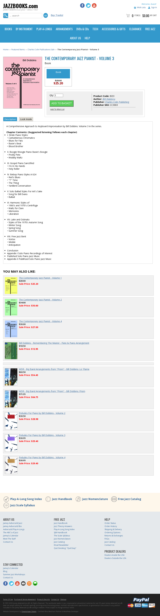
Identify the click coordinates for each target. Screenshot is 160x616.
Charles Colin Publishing (117, 101)
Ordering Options (112, 532)
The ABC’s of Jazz (10, 532)
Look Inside (26, 119)
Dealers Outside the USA (115, 558)
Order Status (110, 523)
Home (6, 49)
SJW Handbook (60, 532)
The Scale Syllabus (62, 535)
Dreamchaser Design (29, 611)
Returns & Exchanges (114, 535)
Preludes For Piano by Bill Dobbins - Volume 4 (42, 457)
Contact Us (8, 542)
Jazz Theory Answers (63, 526)
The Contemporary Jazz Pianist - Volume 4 (40, 321)
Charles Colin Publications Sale (41, 49)
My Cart (153, 15)
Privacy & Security (43, 599)
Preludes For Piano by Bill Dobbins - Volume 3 (42, 435)
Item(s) (137, 15)
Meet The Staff (9, 538)
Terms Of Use (8, 599)
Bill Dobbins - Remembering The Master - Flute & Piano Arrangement (54, 342)
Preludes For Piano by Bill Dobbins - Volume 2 (42, 413)
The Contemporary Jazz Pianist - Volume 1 (40, 277)
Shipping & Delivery (113, 529)
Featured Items (18, 49)
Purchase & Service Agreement (25, 599)
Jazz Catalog (59, 542)
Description (10, 119)
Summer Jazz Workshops (14, 574)
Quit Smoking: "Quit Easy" (65, 548)
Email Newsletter (61, 545)
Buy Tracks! (57, 15)
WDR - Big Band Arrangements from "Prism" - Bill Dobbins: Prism (52, 391)
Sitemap (63, 599)
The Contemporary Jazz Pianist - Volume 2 (40, 299)
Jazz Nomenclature (95, 499)
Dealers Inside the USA (115, 555)
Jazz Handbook (62, 499)
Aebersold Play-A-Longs (13, 529)
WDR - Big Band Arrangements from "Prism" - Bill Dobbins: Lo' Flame (54, 369)
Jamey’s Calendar (10, 535)
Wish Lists (141, 7)
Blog (5, 571)
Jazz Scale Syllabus (22, 505)
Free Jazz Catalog (129, 499)
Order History (111, 526)
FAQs (107, 538)
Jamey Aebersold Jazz (12, 523)
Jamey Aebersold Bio (12, 526)
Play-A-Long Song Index (26, 499)
